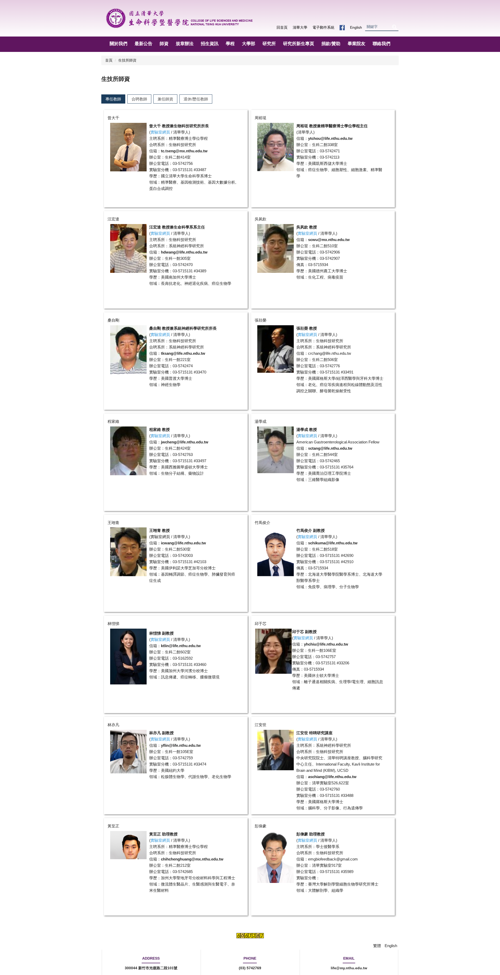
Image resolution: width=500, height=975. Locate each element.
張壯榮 (260, 320)
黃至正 (113, 826)
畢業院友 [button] (356, 43)
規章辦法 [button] (184, 43)
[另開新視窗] (342, 27)
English (356, 27)
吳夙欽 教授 (306, 227)
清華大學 (300, 27)
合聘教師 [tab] (139, 99)
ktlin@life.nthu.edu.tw (181, 645)
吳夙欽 (260, 219)
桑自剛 (113, 320)
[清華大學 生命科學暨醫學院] (179, 18)
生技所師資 (127, 60)
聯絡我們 (381, 43)
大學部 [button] (248, 43)
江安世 (260, 725)
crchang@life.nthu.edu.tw (329, 353)
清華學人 (181, 132)
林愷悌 (113, 623)
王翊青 (113, 522)
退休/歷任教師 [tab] (196, 99)
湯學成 (260, 421)
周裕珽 (260, 118)
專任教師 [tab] (113, 99)
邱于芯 (260, 623)
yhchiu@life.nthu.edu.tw (326, 644)
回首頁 (282, 27)
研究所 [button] (269, 43)
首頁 (109, 60)
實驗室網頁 (160, 536)
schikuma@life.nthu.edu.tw (333, 543)
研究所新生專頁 (298, 43)
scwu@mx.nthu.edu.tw (329, 239)
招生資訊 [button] (209, 43)
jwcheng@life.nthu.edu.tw (184, 442)
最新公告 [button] (143, 43)
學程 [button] (230, 43)
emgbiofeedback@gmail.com (333, 859)
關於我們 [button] (118, 43)
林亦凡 (113, 725)
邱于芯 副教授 (304, 631)
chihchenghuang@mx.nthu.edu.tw (192, 859)
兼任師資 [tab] (165, 99)
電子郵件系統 (323, 27)
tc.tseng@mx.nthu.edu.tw (184, 151)
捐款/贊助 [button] (330, 43)
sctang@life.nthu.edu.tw (330, 448)
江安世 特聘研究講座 (314, 733)
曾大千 (113, 118)
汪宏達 (113, 219)
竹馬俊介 (262, 522)
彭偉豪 (260, 826)
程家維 (113, 421)
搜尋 (394, 27)
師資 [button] (164, 43)
